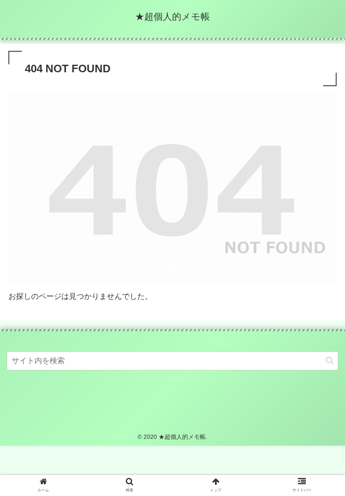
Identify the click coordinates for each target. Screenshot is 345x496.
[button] (329, 360)
